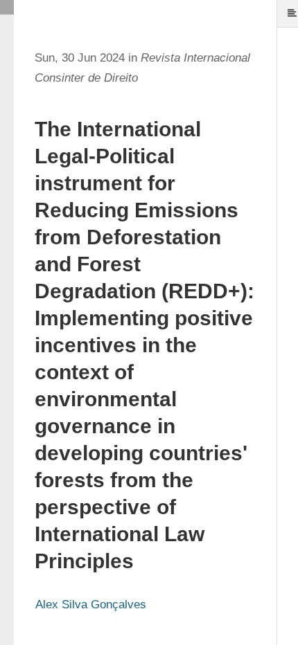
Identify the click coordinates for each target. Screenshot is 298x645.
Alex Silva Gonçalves (90, 604)
